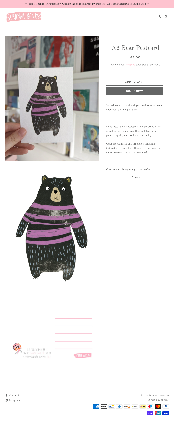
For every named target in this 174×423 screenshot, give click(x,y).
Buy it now (134, 91)
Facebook (13, 395)
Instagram (14, 400)
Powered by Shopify (158, 399)
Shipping (130, 64)
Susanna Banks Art (159, 395)
